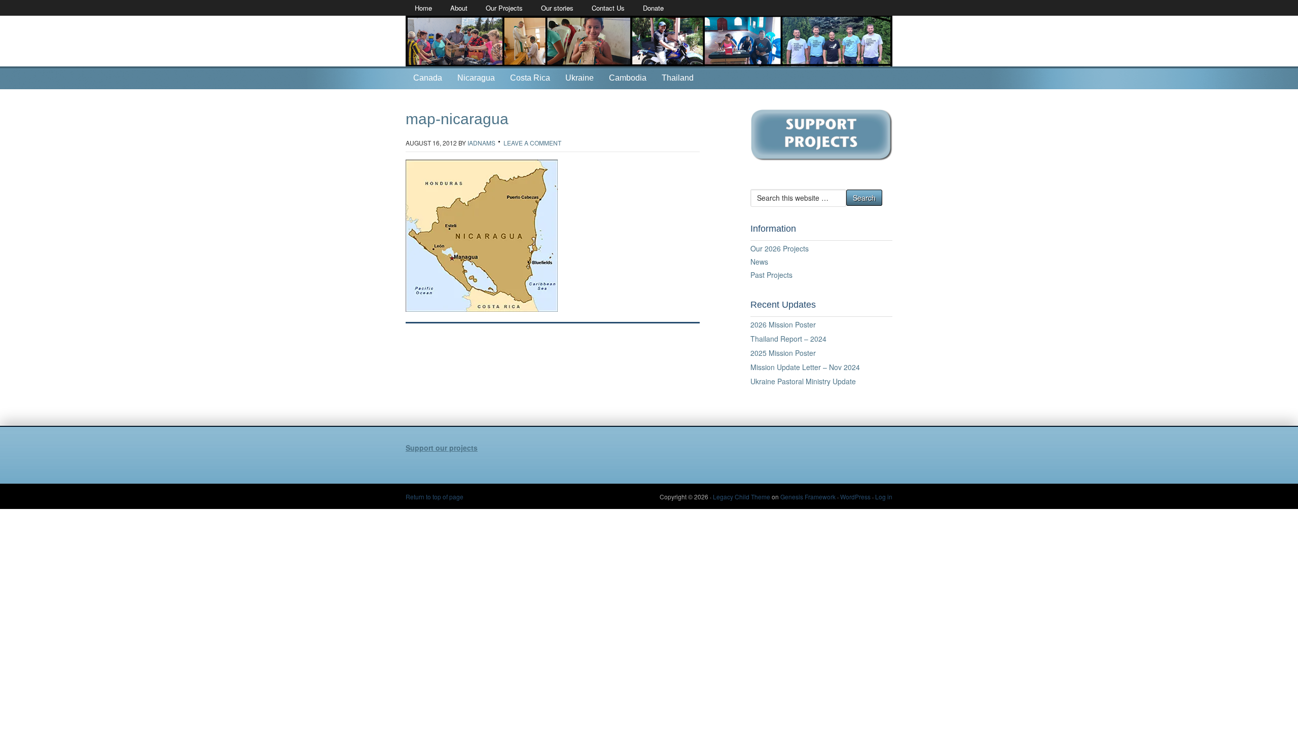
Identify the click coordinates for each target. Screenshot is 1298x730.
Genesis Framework (808, 496)
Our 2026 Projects (779, 248)
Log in (883, 496)
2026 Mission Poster (783, 324)
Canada (427, 78)
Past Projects (771, 275)
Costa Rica (530, 78)
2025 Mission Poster (783, 353)
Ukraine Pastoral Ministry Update (803, 381)
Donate (653, 8)
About (458, 8)
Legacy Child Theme (741, 496)
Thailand (678, 78)
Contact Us (608, 8)
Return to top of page (434, 496)
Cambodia (627, 78)
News (759, 262)
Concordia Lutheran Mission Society (649, 41)
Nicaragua (476, 78)
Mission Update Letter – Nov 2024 (805, 367)
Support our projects (442, 448)
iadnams (481, 142)
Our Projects (504, 8)
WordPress (855, 496)
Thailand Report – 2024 (788, 339)
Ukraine (579, 78)
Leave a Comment (532, 142)
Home (423, 8)
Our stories (557, 8)
